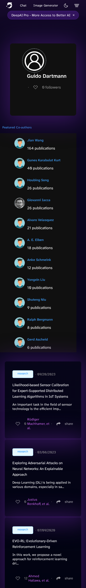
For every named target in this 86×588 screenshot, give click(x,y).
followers (51, 87)
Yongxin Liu (36, 279)
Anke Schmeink (39, 260)
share (69, 423)
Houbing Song (38, 180)
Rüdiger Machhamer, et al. (38, 423)
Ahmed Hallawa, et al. (38, 578)
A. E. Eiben (35, 240)
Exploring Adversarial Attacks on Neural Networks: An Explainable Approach (37, 469)
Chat (23, 5)
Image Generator (45, 5)
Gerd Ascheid (37, 339)
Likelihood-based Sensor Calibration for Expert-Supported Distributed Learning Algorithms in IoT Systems (40, 391)
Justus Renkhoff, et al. (38, 501)
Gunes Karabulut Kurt (43, 160)
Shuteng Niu (36, 299)
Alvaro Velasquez (40, 220)
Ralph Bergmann (40, 319)
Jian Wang (35, 140)
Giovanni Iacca (38, 200)
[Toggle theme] (66, 5)
